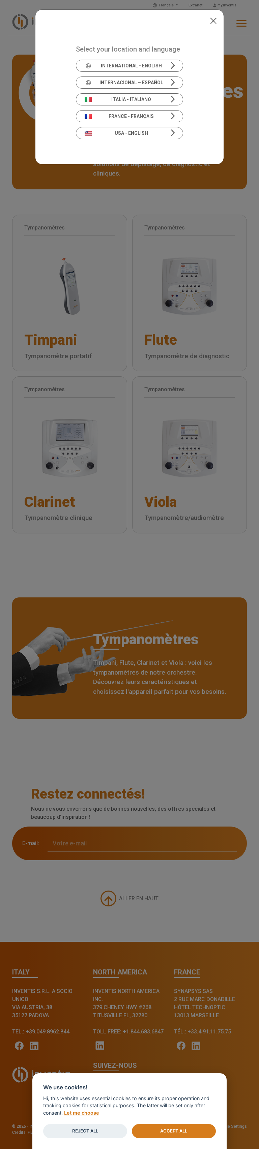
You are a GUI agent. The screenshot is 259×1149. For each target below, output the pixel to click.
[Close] (213, 20)
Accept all (173, 1131)
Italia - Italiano (131, 99)
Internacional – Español (131, 82)
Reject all (85, 1131)
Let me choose (81, 1113)
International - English (131, 65)
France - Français (131, 116)
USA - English (131, 133)
